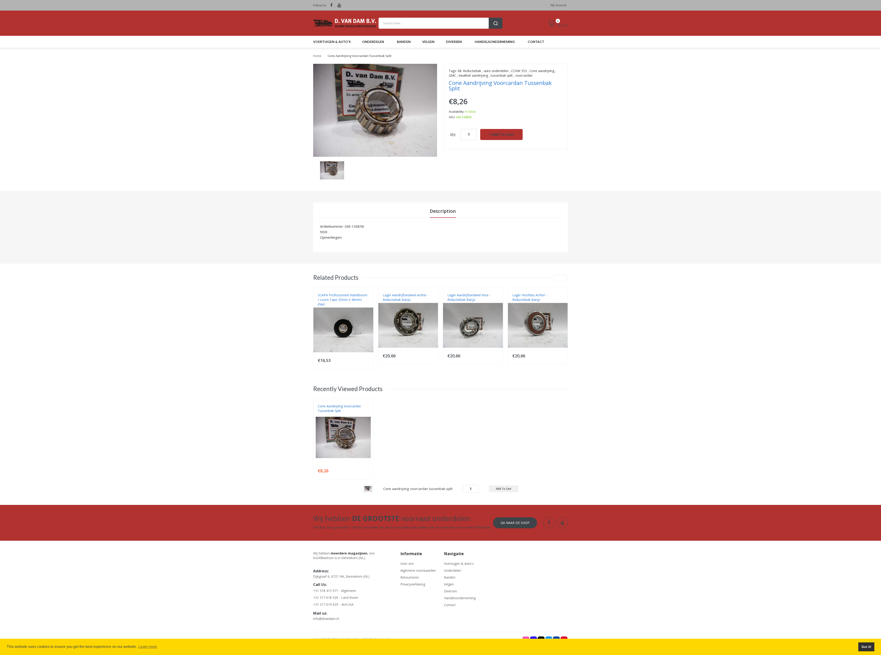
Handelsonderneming (460, 598)
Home (317, 56)
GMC (452, 75)
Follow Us (319, 5)
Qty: (453, 134)
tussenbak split (502, 75)
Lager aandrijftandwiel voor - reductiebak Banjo (469, 297)
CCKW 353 (519, 71)
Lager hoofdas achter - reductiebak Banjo (529, 297)
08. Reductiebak (469, 71)
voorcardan (524, 75)
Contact (450, 605)
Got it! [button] (866, 647)
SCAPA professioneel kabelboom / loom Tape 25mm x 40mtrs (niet (342, 299)
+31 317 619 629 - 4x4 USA (333, 604)
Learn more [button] (148, 647)
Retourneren (409, 577)
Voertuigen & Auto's (459, 563)
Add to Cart (503, 134)
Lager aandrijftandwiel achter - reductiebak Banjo (406, 297)
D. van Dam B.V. (328, 415)
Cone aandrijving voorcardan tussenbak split (339, 408)
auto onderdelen (496, 71)
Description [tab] (443, 211)
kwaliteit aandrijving (473, 75)
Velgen (449, 584)
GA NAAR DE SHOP (515, 523)
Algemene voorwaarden (418, 570)
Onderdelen (452, 570)
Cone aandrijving (542, 71)
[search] (440, 23)
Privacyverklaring (412, 584)
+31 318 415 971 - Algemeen (334, 590)
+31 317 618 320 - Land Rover (335, 597)
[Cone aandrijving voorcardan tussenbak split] (368, 488)
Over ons (407, 563)
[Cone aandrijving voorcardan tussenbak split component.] (332, 170)
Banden (449, 577)
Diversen (450, 591)
